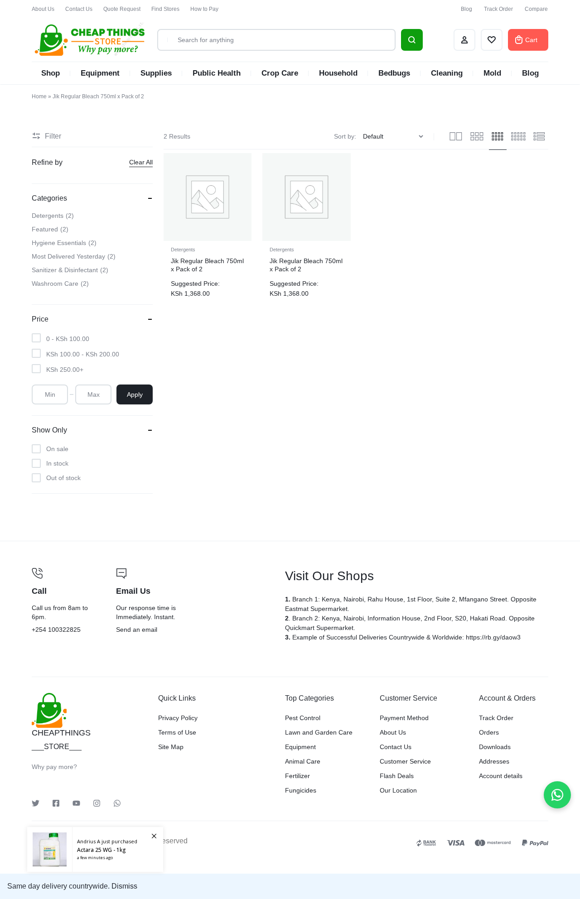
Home (39, 96)
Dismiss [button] (124, 886)
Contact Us (78, 9)
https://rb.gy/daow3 (493, 637)
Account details (500, 775)
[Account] (464, 40)
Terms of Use (177, 732)
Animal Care (302, 761)
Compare (536, 9)
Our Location (398, 790)
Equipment (100, 73)
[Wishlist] (492, 40)
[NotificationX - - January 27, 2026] (95, 849)
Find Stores (165, 9)
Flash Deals (397, 775)
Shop (50, 73)
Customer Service (405, 761)
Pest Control (302, 717)
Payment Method (404, 717)
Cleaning (447, 73)
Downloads (495, 746)
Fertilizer (297, 775)
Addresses (494, 761)
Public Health (217, 73)
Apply (135, 394)
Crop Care (279, 73)
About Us (43, 9)
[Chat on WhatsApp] (557, 794)
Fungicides (300, 790)
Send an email (195, 601)
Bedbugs (394, 73)
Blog (466, 9)
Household (338, 73)
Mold (492, 73)
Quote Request (121, 9)
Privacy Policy (178, 717)
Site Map (171, 746)
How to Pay (204, 9)
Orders (489, 732)
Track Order (498, 9)
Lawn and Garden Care (319, 732)
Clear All (141, 162)
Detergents (183, 249)
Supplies (156, 73)
